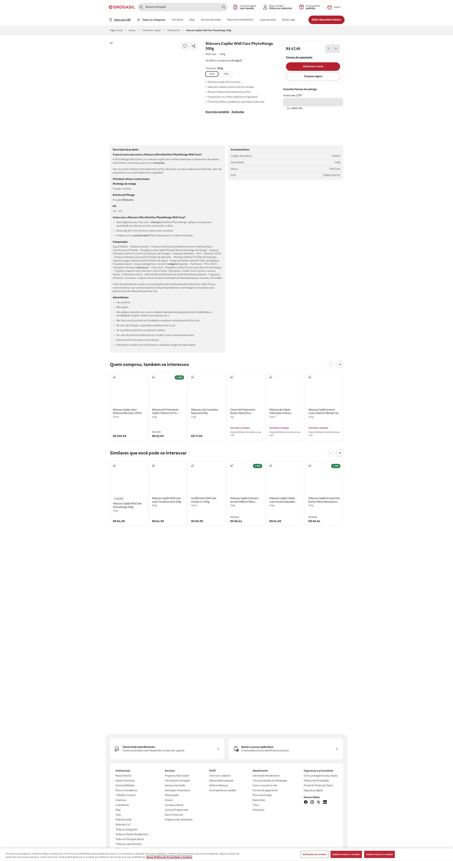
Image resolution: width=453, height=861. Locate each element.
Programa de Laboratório (179, 819)
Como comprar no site (265, 785)
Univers (169, 800)
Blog (118, 809)
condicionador (140, 235)
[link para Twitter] (318, 802)
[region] (226, 854)
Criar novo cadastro (220, 775)
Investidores (122, 805)
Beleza (132, 30)
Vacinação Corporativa (177, 790)
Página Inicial (116, 30)
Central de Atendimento (266, 775)
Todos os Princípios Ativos (130, 839)
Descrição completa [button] (217, 112)
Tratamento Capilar (151, 30)
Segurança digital (313, 790)
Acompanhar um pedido (222, 790)
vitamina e (142, 267)
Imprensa (121, 800)
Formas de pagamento (265, 790)
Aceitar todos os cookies (379, 854)
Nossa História (123, 775)
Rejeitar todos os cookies (346, 854)
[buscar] (223, 7)
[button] (154, 85)
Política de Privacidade (316, 780)
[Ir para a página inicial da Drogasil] (121, 7)
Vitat (118, 814)
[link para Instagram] (312, 802)
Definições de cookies (314, 854)
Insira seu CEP (293, 95)
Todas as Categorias (126, 829)
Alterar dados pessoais (221, 780)
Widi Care (334, 168)
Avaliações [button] (237, 112)
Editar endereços (218, 785)
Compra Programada (176, 809)
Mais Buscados (124, 819)
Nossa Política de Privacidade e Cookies (169, 857)
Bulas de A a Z (123, 824)
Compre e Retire (174, 805)
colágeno (173, 264)
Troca (256, 805)
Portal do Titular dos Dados (318, 785)
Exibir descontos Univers (326, 19)
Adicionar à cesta (313, 66)
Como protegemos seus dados (320, 775)
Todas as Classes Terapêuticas (132, 834)
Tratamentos (173, 30)
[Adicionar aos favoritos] (184, 46)
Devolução (258, 809)
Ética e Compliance (126, 790)
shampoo (156, 222)
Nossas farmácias (125, 780)
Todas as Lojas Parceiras (129, 844)
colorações (158, 162)
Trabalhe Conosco (126, 795)
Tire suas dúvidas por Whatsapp (270, 780)
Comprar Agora (313, 76)
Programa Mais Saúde (177, 775)
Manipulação (172, 795)
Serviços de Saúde (175, 785)
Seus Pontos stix (174, 814)
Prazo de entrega (262, 795)
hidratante (127, 199)
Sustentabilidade (125, 785)
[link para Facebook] (306, 802)
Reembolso (259, 800)
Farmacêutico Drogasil (177, 780)
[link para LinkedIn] (325, 802)
